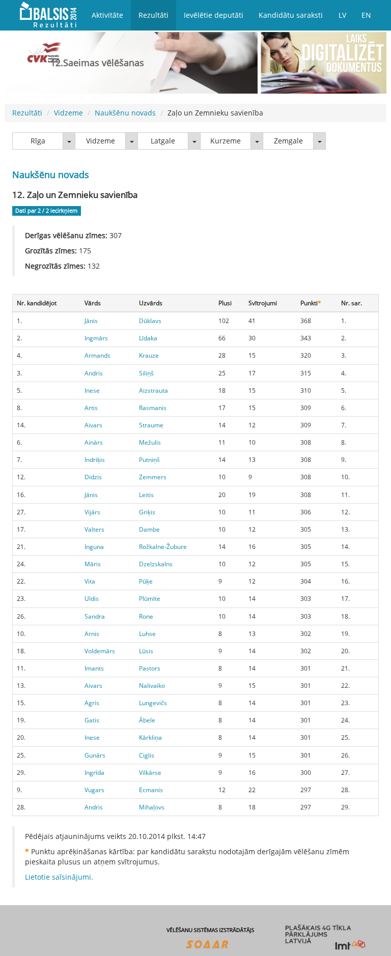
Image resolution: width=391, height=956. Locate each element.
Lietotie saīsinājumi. (59, 877)
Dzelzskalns (156, 564)
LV (342, 15)
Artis (91, 407)
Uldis (92, 598)
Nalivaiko (152, 685)
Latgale (163, 141)
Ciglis (146, 755)
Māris (93, 564)
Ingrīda (94, 772)
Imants (94, 668)
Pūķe (146, 581)
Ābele (147, 720)
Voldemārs (100, 651)
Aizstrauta (153, 390)
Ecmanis (151, 790)
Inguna (94, 546)
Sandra (95, 616)
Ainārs (94, 442)
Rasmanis (152, 407)
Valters (94, 529)
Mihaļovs (151, 807)
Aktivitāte (107, 15)
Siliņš (146, 373)
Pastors (149, 668)
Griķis (147, 512)
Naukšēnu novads (125, 113)
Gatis (92, 720)
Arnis (92, 633)
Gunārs (95, 755)
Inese (92, 390)
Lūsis (146, 651)
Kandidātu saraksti (291, 15)
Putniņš (149, 459)
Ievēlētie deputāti (213, 15)
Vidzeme (68, 113)
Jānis (91, 320)
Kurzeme (225, 141)
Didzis (93, 477)
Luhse (147, 633)
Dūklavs (150, 320)
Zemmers (152, 477)
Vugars (94, 790)
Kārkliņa (150, 737)
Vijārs (92, 512)
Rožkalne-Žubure (163, 546)
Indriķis (95, 459)
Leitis (146, 494)
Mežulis (150, 442)
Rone (146, 616)
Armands (97, 355)
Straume (151, 425)
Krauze (149, 355)
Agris (92, 703)
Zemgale (288, 141)
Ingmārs (96, 338)
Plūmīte (149, 598)
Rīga (38, 141)
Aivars (93, 425)
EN (366, 15)
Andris (94, 373)
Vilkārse (150, 772)
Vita (90, 581)
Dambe (149, 529)
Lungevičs (153, 703)
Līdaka (148, 338)
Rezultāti (153, 15)
